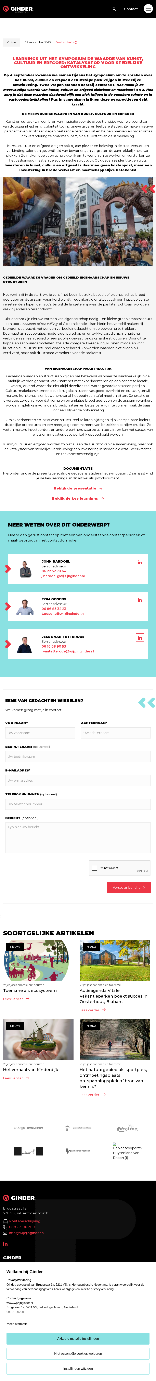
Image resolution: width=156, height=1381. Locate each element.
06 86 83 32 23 (54, 609)
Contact (131, 9)
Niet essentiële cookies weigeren (78, 1353)
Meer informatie (17, 1324)
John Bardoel (56, 561)
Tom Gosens (54, 599)
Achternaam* (94, 723)
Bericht (22, 818)
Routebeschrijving (24, 1221)
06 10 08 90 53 (54, 646)
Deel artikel (64, 42)
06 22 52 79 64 (54, 571)
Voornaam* (16, 723)
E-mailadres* (17, 770)
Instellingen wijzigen (78, 1368)
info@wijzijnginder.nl (26, 1233)
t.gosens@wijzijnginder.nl (63, 614)
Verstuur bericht (126, 887)
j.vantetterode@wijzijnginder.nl (68, 651)
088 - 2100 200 (22, 1227)
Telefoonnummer (31, 794)
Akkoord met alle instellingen (78, 1338)
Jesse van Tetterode (63, 637)
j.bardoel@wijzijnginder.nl (63, 576)
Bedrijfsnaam (27, 747)
